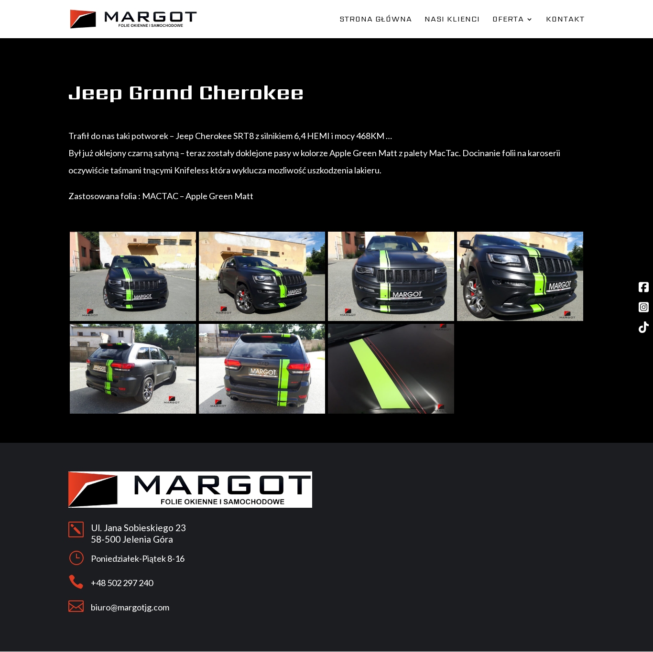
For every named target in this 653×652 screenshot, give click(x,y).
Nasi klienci (452, 20)
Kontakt (565, 20)
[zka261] (520, 318)
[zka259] (262, 318)
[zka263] (262, 411)
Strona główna (375, 20)
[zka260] (391, 318)
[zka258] (133, 318)
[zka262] (133, 411)
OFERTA (508, 20)
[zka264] (391, 411)
